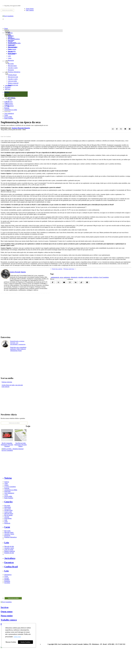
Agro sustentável (9, 113)
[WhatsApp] (112, 129)
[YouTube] (64, 282)
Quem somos (6, 611)
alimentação (74, 277)
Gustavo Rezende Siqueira (21, 128)
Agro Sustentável (9, 493)
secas (61, 277)
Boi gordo (11, 36)
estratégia (81, 277)
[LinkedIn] (75, 282)
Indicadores (11, 38)
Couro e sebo (11, 45)
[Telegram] (125, 129)
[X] (58, 282)
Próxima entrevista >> (69, 269)
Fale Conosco (30, 10)
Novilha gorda (12, 42)
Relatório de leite (9, 553)
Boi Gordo (7, 530)
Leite (9, 56)
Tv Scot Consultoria (10, 486)
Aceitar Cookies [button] (25, 642)
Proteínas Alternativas (10, 537)
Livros (6, 576)
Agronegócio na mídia (10, 109)
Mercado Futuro (8, 532)
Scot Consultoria (104, 277)
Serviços (4, 607)
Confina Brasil (11, 566)
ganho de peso (88, 277)
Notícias (7, 31)
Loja (6, 96)
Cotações (7, 34)
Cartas (6, 115)
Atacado (10, 51)
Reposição (11, 60)
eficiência (96, 277)
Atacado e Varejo (9, 534)
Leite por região (8, 549)
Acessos (6, 578)
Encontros (8, 87)
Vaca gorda (11, 40)
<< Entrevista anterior (56, 269)
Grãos (9, 58)
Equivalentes (11, 53)
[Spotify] (87, 282)
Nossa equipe (7, 615)
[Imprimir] (129, 129)
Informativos (7, 574)
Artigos (6, 105)
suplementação (55, 277)
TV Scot (6, 106)
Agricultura (8, 85)
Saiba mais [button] (17, 636)
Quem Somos (30, 8)
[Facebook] (116, 129)
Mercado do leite (9, 546)
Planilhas (6, 579)
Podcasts (6, 108)
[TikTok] (81, 282)
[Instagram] (69, 282)
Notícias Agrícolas (7, 382)
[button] (69, 279)
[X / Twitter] (121, 129)
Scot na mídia (8, 116)
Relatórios (7, 581)
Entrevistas (7, 111)
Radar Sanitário (8, 118)
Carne (7, 62)
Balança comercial (9, 551)
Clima (6, 103)
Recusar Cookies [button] (11, 642)
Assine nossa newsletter (7, 10)
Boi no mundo (12, 49)
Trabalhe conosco (9, 620)
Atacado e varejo (9, 548)
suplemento (67, 277)
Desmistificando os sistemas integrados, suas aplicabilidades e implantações (17, 343)
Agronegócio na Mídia (10, 490)
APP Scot (7, 89)
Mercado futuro (12, 47)
